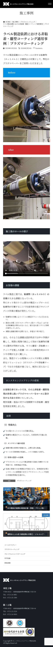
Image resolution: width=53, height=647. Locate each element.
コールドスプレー (10, 545)
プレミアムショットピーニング (15, 554)
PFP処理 (7, 558)
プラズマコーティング (24, 481)
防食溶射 (7, 563)
